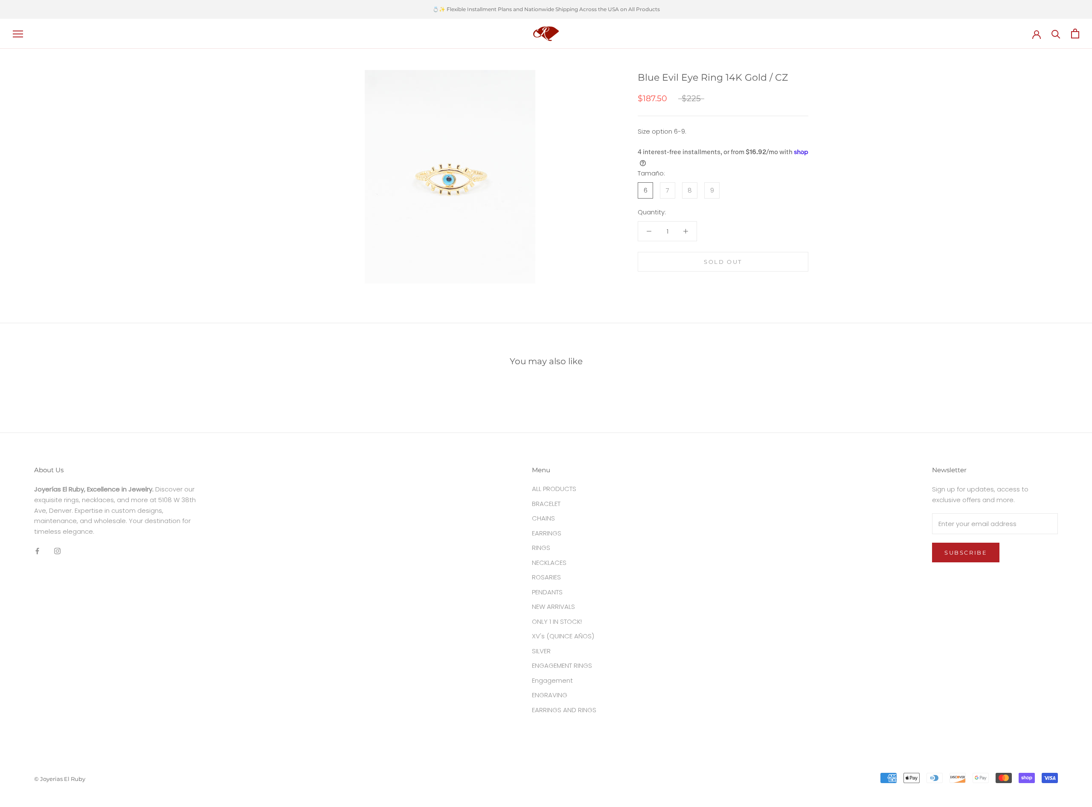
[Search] (1055, 33)
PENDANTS (547, 592)
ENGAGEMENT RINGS (562, 665)
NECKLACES (549, 562)
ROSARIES (546, 577)
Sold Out (723, 261)
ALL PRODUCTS (554, 488)
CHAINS (543, 518)
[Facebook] (37, 551)
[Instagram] (57, 551)
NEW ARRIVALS (553, 606)
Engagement (552, 680)
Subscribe (965, 552)
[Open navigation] (18, 33)
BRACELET (546, 503)
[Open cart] (1075, 33)
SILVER (541, 650)
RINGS (541, 547)
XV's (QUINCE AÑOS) (563, 636)
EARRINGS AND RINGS (564, 709)
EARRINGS (546, 533)
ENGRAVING (549, 694)
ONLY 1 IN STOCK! (557, 621)
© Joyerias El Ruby (59, 778)
